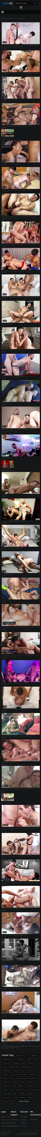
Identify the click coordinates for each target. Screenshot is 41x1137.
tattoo (22, 1082)
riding (5, 1078)
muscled (5, 1101)
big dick (14, 1101)
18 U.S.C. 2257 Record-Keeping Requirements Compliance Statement (27, 1133)
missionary (20, 1059)
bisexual (34, 1055)
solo (12, 1090)
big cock (31, 1063)
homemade (20, 1055)
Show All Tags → (24, 1101)
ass (4, 1067)
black (15, 1093)
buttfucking (26, 1067)
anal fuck (29, 1070)
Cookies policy (5, 1123)
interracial (19, 1090)
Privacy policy (5, 1120)
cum (27, 1055)
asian (22, 1070)
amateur (23, 1097)
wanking (34, 1090)
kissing (15, 1070)
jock (27, 1090)
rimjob (21, 1086)
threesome (6, 1086)
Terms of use (5, 1116)
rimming (29, 1082)
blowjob (24, 1074)
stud (14, 1086)
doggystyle (6, 1093)
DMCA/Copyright (6, 1126)
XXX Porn (23, 1126)
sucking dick (15, 1074)
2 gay (15, 1097)
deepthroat (6, 1070)
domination (16, 1063)
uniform (29, 1059)
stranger (14, 1082)
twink (12, 1078)
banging (22, 1093)
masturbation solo (9, 1059)
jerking (5, 1074)
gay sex (19, 1078)
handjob (30, 1093)
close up (6, 1082)
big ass (30, 1097)
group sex (6, 1063)
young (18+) (7, 1097)
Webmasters (15, 1126)
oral (25, 1078)
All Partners (34, 1119)
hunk (24, 1063)
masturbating (30, 1086)
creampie (33, 1078)
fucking (10, 1067)
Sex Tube (23, 1116)
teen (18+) (33, 1074)
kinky (17, 1067)
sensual (5, 1090)
